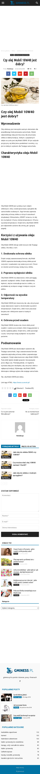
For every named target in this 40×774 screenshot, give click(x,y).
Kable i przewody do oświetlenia (12, 742)
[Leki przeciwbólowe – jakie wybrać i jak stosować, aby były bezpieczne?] (6, 572)
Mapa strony (20, 767)
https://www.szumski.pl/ (21, 382)
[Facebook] (20, 681)
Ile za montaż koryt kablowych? (32, 413)
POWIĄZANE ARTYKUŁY (10, 446)
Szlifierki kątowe (6, 752)
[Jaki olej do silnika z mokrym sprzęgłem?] (6, 475)
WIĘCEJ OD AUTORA (29, 446)
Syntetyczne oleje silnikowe (22, 55)
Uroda (15, 553)
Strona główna (5, 51)
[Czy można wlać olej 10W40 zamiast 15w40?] (6, 465)
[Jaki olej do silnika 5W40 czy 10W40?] (6, 454)
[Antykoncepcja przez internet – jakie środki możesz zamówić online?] (6, 583)
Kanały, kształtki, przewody (10, 755)
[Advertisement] (20, 27)
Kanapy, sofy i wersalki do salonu (12, 745)
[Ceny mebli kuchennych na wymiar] (6, 718)
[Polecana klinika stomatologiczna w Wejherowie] (6, 593)
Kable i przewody (7, 748)
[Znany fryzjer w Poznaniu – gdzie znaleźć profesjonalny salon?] (6, 551)
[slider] (7, 388)
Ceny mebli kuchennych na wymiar (24, 715)
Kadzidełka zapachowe (9, 732)
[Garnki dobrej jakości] (6, 697)
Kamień (3, 735)
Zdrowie (16, 574)
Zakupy (16, 564)
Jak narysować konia (19, 705)
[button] (37, 3)
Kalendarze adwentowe (9, 739)
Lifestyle (16, 707)
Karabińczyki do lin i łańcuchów (12, 758)
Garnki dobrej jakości (20, 695)
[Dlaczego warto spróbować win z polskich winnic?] (6, 562)
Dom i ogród (17, 697)
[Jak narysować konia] (6, 707)
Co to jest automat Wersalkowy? (7, 413)
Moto (12, 55)
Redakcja (10, 69)
